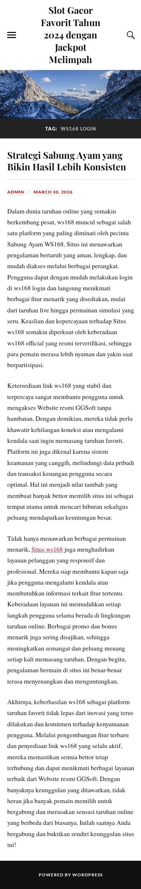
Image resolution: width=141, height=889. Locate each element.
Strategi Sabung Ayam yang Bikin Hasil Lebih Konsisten (66, 161)
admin (15, 192)
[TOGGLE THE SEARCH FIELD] (129, 35)
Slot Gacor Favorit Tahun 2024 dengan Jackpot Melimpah (71, 34)
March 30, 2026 (53, 192)
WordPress (87, 874)
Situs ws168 (47, 549)
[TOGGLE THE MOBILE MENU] (11, 35)
